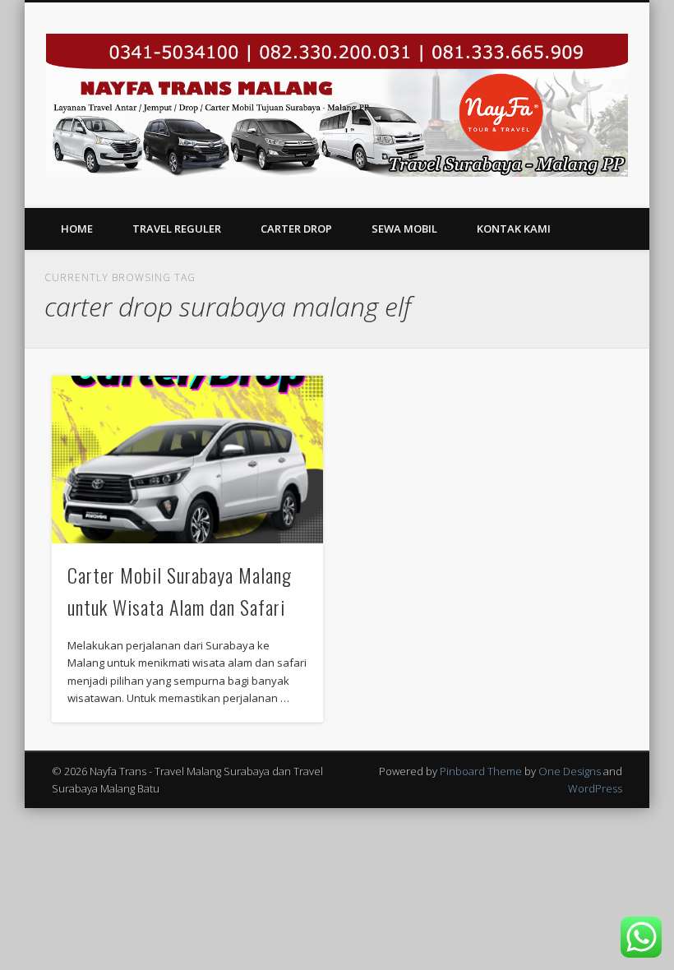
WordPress (595, 788)
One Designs (569, 771)
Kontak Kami (514, 228)
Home (77, 228)
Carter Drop (296, 228)
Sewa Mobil (404, 228)
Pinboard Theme (481, 771)
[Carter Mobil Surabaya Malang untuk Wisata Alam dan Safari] (187, 459)
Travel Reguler (176, 228)
